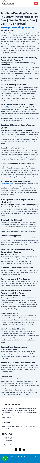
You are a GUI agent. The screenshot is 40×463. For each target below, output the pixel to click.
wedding (7, 132)
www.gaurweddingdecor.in (17, 27)
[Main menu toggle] (36, 3)
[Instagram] (20, 449)
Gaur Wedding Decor (7, 107)
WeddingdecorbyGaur (20, 459)
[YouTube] (24, 449)
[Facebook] (16, 449)
